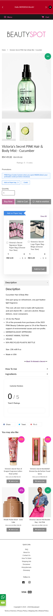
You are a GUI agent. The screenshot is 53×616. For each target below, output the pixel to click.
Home (4, 50)
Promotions (6, 169)
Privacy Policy (22, 611)
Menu (9, 17)
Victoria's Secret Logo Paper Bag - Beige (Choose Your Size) (38, 245)
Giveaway (26, 570)
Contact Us (26, 555)
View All (43, 216)
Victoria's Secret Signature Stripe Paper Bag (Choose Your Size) (17, 246)
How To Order (26, 558)
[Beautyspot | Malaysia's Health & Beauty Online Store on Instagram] (29, 583)
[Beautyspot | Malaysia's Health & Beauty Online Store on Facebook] (23, 583)
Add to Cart (39, 269)
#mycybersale (26, 567)
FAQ (26, 549)
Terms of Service (10, 611)
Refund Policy (43, 611)
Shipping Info (26, 561)
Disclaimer (26, 564)
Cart (47, 17)
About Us (26, 552)
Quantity (5, 189)
